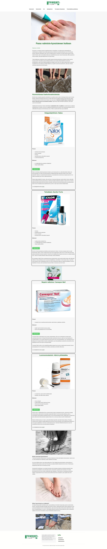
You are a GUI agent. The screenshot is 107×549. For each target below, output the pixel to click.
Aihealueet (60, 537)
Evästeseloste (61, 541)
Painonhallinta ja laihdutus (72, 9)
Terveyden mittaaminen (60, 9)
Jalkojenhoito (50, 9)
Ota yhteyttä (61, 539)
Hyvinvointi (31, 9)
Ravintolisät (38, 9)
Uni (44, 9)
